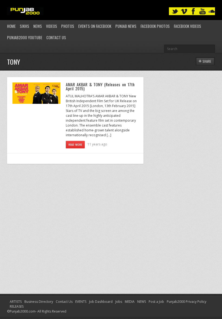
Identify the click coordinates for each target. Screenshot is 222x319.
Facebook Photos (155, 26)
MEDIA (130, 301)
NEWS (141, 301)
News (37, 26)
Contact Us (56, 37)
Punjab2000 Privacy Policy (186, 301)
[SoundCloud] (211, 11)
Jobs (118, 301)
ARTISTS (16, 301)
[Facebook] (193, 11)
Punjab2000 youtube (24, 37)
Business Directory (38, 301)
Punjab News (125, 26)
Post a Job (156, 301)
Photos (67, 26)
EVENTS (80, 301)
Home (11, 26)
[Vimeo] (184, 11)
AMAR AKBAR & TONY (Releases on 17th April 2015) (100, 86)
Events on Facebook (94, 26)
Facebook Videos (187, 26)
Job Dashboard (101, 301)
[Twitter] (175, 11)
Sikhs (24, 26)
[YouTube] (202, 11)
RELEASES (17, 306)
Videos (51, 26)
